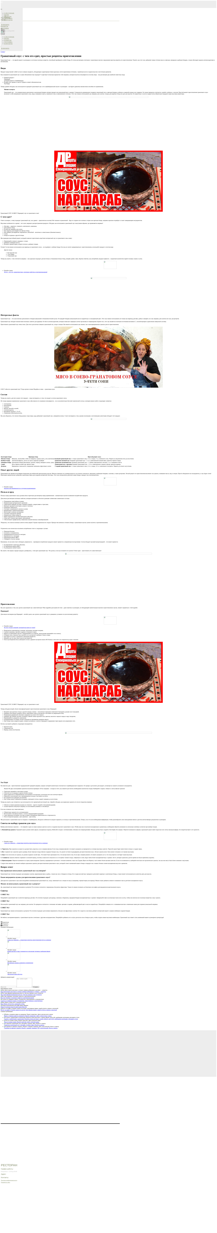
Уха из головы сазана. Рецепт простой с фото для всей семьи (21, 1022)
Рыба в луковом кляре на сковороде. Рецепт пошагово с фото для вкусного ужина (28, 1016)
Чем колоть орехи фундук (14, 974)
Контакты (8, 20)
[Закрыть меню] (1, 28)
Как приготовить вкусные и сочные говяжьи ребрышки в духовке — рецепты (23, 991)
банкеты (4, 26)
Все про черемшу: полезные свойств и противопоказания (17, 997)
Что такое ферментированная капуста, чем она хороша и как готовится (21, 994)
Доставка (5, 28)
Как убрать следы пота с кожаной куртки (12, 1004)
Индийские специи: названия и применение (20, 963)
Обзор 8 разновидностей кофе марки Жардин (14, 1007)
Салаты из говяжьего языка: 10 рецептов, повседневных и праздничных (22, 1001)
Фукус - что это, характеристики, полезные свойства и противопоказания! (25, 272)
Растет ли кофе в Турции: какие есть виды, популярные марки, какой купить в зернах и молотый (29, 1010)
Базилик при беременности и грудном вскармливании (20, 488)
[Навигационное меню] (2, 2)
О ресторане (9, 13)
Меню (3, 20)
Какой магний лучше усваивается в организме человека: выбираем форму (28, 951)
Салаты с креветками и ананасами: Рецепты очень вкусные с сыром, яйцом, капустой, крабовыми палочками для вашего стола (41, 1019)
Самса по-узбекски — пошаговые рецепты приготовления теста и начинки (26, 843)
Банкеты (7, 16)
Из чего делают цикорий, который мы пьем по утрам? (19, 627)
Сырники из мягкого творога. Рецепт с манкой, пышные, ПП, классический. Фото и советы (30, 1028)
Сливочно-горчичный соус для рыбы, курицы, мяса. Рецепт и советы (24, 1025)
